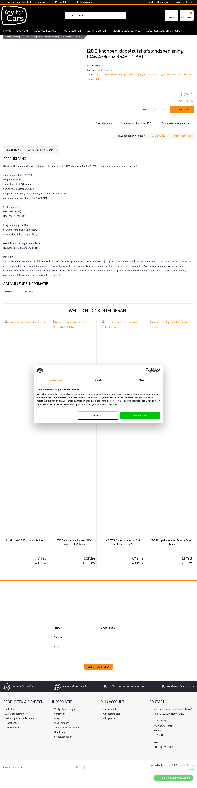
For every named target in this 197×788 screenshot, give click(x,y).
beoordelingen (186, 765)
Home (8, 37)
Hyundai (177, 74)
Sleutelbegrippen (63, 736)
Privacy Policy (61, 723)
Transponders (12, 723)
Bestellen (184, 109)
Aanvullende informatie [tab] (42, 149)
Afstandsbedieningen (16, 713)
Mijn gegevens (110, 718)
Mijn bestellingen (111, 713)
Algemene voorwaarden (66, 727)
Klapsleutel (93, 79)
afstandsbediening (153, 74)
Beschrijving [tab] (13, 149)
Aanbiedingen (12, 727)
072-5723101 (60, 2)
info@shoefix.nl (182, 135)
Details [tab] (98, 380)
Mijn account (109, 709)
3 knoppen (122, 74)
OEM (106, 74)
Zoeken (120, 15)
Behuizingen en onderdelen (19, 718)
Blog (56, 718)
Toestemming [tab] (55, 380)
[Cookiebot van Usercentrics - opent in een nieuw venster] (147, 370)
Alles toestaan (140, 415)
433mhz (98, 74)
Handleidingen (61, 732)
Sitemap (190, 770)
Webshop (16, 37)
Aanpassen (96, 415)
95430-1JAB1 (135, 74)
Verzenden (59, 713)
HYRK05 (168, 74)
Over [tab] (141, 380)
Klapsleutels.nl (11, 767)
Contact (190, 2)
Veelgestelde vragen (158, 2)
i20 (184, 74)
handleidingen (177, 2)
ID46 (189, 74)
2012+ (113, 74)
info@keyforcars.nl (84, 2)
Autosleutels (105, 70)
